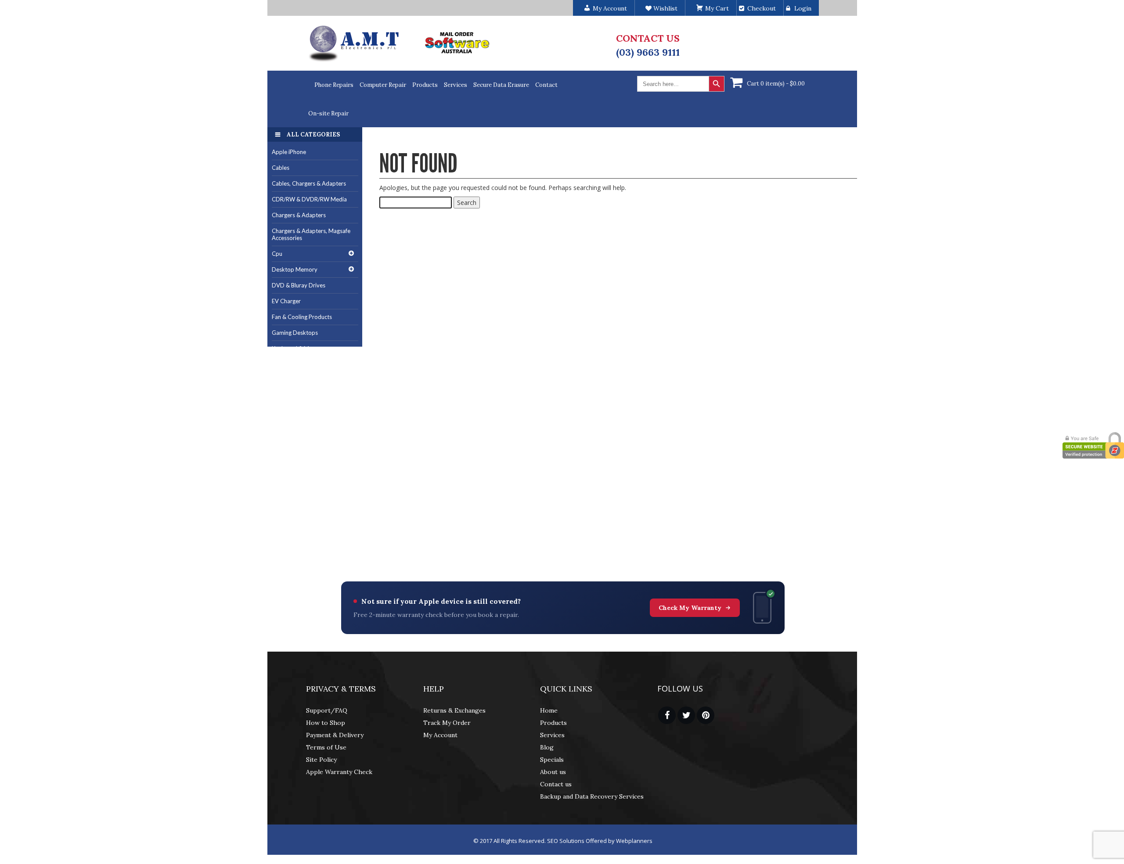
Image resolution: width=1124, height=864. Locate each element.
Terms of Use (326, 747)
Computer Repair (383, 85)
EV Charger (286, 301)
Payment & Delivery (335, 735)
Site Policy (321, 760)
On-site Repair (328, 113)
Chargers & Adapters (299, 215)
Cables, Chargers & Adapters (309, 183)
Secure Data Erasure (501, 85)
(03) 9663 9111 (648, 52)
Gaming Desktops (295, 332)
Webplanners (634, 841)
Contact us (556, 784)
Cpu (277, 253)
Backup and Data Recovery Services (592, 796)
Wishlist (664, 8)
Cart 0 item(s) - (776, 83)
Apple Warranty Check (339, 772)
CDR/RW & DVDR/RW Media (309, 199)
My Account (440, 735)
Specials (552, 760)
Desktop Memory (294, 269)
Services (455, 85)
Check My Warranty (690, 608)
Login (802, 8)
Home (549, 710)
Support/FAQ (326, 710)
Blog (547, 747)
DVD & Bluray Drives (298, 285)
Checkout (761, 8)
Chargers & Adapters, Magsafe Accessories (311, 234)
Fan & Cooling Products (302, 316)
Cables (280, 167)
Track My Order (447, 723)
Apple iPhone (289, 151)
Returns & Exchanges (454, 710)
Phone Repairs (333, 85)
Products (425, 85)
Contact (546, 85)
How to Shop (325, 723)
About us (553, 772)
